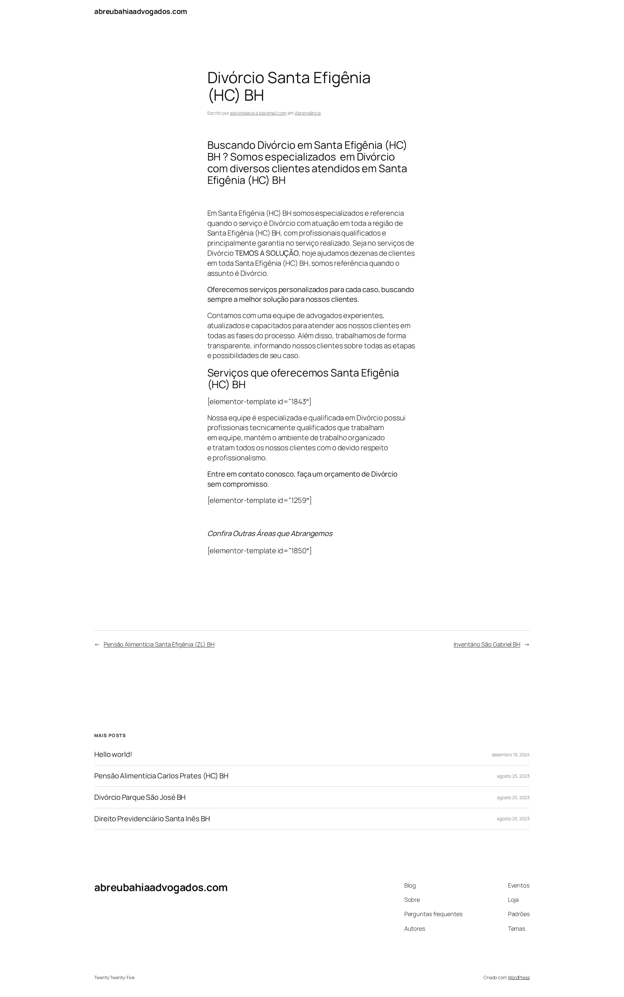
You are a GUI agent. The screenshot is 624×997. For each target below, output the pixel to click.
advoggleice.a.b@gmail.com (258, 113)
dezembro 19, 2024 (511, 754)
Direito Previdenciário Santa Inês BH (152, 819)
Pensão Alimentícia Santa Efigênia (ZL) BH (159, 644)
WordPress (519, 977)
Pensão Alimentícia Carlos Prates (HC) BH (161, 776)
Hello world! (113, 754)
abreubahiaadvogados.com (140, 11)
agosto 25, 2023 (513, 776)
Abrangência (308, 113)
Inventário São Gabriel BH (487, 644)
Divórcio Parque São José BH (140, 797)
